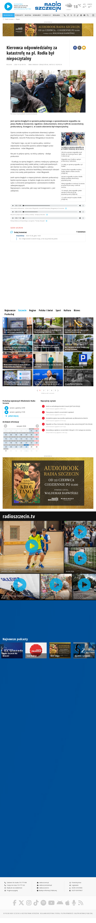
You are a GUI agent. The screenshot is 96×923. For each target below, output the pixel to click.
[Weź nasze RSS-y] (80, 900)
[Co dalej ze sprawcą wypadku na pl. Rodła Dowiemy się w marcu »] (73, 139)
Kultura (67, 310)
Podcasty (19, 15)
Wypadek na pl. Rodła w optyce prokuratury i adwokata (71, 160)
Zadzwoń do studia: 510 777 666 (16, 882)
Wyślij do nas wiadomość (84, 15)
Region (18, 19)
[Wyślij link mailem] (84, 48)
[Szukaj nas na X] (21, 900)
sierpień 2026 (21, 426)
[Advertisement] (48, 259)
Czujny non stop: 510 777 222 (15, 885)
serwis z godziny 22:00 (17, 408)
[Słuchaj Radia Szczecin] (8, 6)
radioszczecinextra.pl (45, 885)
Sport (58, 310)
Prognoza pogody (12, 890)
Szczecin (22, 310)
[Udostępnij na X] (79, 48)
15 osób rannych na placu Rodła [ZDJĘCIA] (71, 198)
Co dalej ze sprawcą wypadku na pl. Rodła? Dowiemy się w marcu (72, 148)
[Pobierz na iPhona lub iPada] (67, 900)
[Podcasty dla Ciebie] (74, 900)
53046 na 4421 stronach (47, 393)
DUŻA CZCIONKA (76, 888)
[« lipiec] (6, 426)
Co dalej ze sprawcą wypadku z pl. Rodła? (72, 165)
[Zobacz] (48, 29)
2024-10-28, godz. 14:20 (28, 235)
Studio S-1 (47, 15)
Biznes (77, 310)
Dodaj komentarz (20, 232)
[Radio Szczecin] (48, 6)
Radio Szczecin (9, 19)
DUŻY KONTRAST (77, 890)
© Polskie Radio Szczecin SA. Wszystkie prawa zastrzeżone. (21, 913)
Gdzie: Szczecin (16, 228)
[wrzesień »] (36, 426)
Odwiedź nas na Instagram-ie (74, 15)
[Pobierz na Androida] (60, 900)
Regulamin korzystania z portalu (50, 913)
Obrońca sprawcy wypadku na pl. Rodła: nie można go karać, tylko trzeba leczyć (71, 154)
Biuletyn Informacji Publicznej (48, 890)
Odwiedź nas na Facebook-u (68, 15)
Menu (93, 15)
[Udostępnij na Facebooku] (75, 48)
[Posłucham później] (65, 208)
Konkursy (37, 15)
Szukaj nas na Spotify (81, 15)
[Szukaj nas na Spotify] (43, 900)
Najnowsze (10, 310)
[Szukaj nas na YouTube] (51, 900)
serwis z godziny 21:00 (17, 412)
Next (94, 647)
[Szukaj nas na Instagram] (28, 900)
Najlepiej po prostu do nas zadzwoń (64, 15)
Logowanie (74, 885)
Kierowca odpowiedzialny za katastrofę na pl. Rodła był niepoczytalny (32, 53)
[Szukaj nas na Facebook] (15, 900)
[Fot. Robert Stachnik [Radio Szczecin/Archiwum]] (48, 91)
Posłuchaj (9, 314)
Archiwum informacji (11, 422)
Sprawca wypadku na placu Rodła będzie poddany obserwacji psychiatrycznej (71, 178)
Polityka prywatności (67, 913)
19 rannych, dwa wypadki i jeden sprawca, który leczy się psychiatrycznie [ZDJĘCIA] (71, 192)
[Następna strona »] (57, 391)
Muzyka (28, 15)
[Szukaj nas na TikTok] (36, 900)
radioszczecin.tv (19, 516)
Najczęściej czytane (48, 401)
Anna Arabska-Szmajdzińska (38, 65)
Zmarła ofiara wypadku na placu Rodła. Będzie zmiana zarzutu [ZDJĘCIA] (71, 171)
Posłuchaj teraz (76, 882)
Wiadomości (8, 15)
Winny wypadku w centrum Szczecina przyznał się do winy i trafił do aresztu (72, 185)
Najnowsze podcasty (15, 639)
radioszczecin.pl (44, 882)
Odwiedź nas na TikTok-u (78, 15)
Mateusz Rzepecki (55, 65)
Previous (2, 647)
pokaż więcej (13, 416)
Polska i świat (46, 310)
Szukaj (87, 15)
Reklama (56, 15)
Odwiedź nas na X (71, 15)
